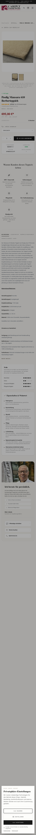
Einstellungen (19, 816)
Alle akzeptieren (18, 822)
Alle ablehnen (18, 810)
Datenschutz (7, 831)
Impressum (15, 831)
